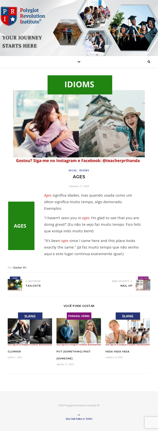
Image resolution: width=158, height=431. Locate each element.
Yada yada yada (117, 351)
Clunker (14, 351)
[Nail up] (143, 284)
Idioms (84, 170)
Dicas (73, 170)
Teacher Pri (19, 267)
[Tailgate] (15, 284)
